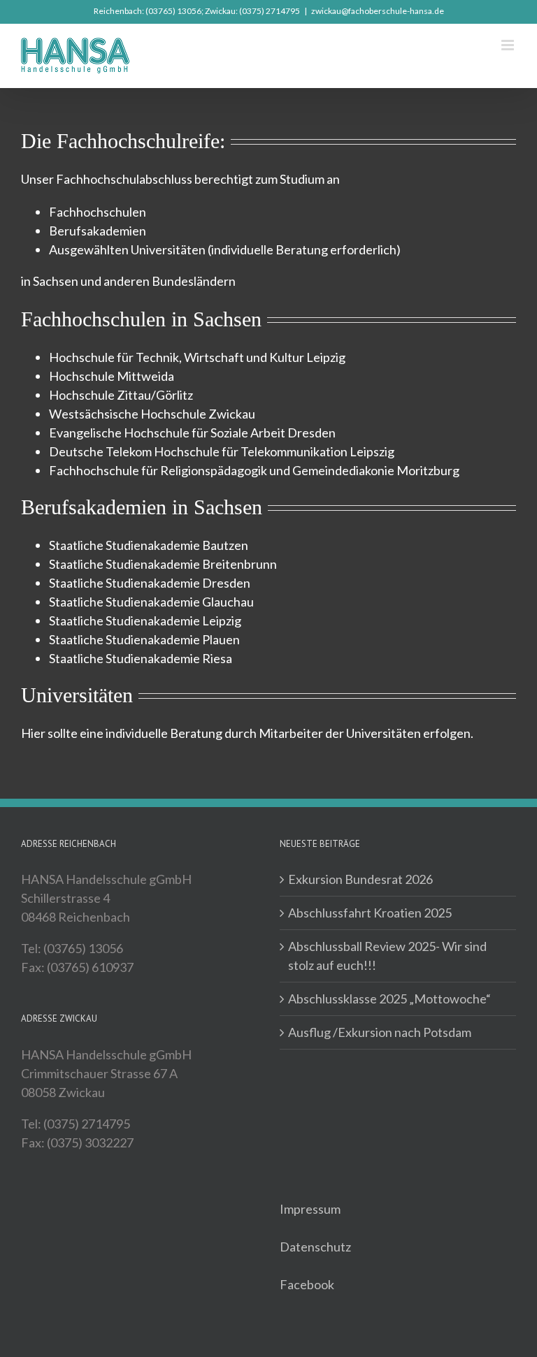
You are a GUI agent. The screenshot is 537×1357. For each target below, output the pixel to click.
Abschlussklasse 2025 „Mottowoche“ (389, 998)
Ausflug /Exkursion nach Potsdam (379, 1032)
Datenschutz (315, 1246)
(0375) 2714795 (269, 11)
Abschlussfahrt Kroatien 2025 (370, 912)
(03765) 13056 (173, 11)
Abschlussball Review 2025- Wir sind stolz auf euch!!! (387, 955)
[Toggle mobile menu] (508, 45)
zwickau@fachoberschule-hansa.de (377, 11)
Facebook (307, 1284)
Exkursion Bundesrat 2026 (360, 879)
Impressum (310, 1209)
